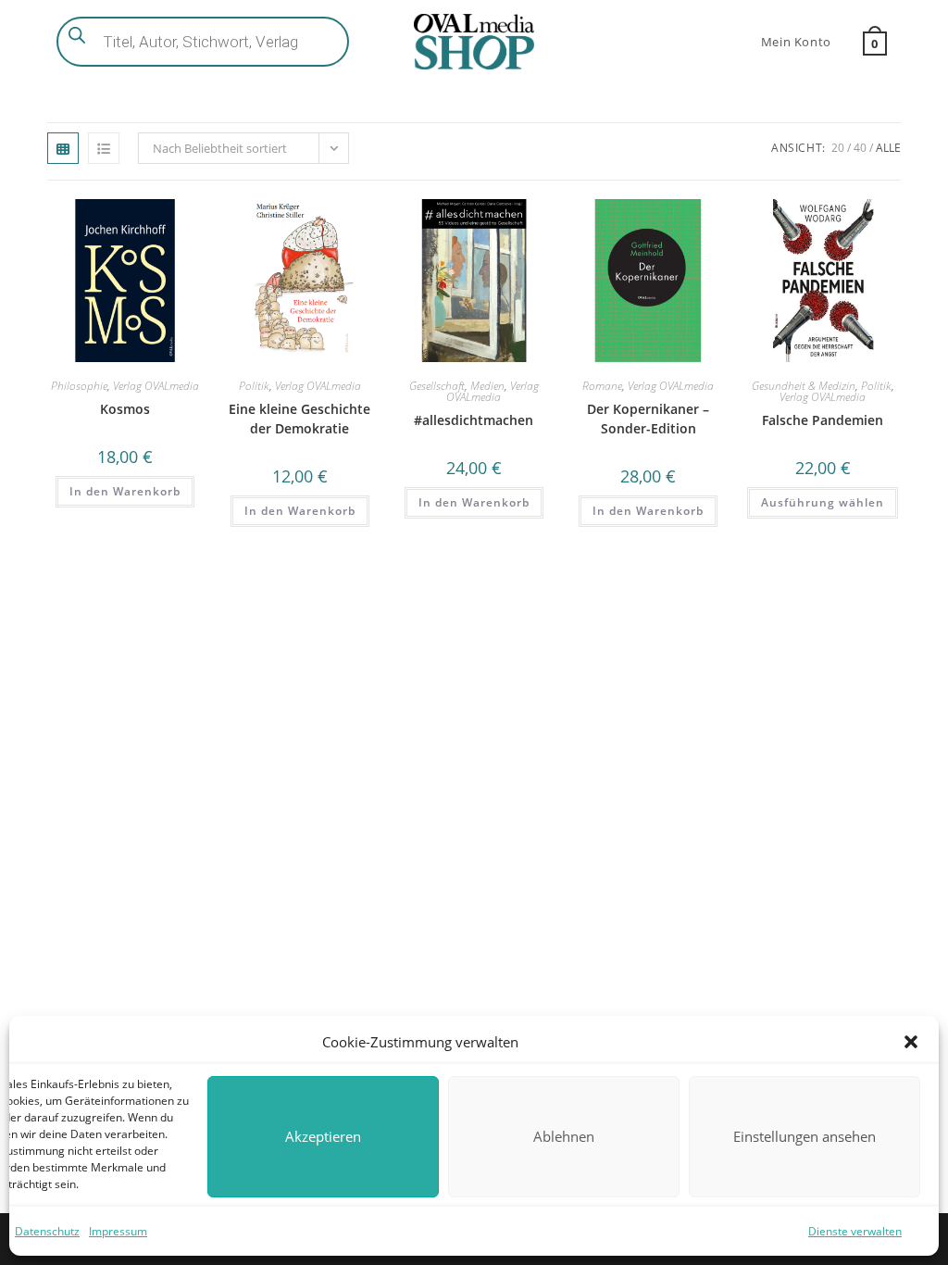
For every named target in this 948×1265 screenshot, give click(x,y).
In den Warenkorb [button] (125, 491)
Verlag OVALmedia (156, 386)
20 (837, 148)
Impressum (118, 1231)
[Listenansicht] (103, 148)
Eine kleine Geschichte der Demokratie (299, 418)
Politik (254, 386)
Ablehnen (563, 1136)
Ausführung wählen (822, 502)
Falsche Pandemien (822, 420)
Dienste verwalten (855, 1231)
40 (860, 148)
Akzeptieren (323, 1136)
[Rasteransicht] (63, 148)
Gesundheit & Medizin (803, 386)
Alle (888, 148)
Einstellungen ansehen (804, 1136)
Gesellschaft (437, 386)
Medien (487, 386)
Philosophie (79, 386)
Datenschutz (47, 1231)
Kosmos (125, 409)
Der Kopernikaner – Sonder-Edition (648, 418)
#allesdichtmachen (473, 420)
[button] (911, 1042)
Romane (602, 386)
